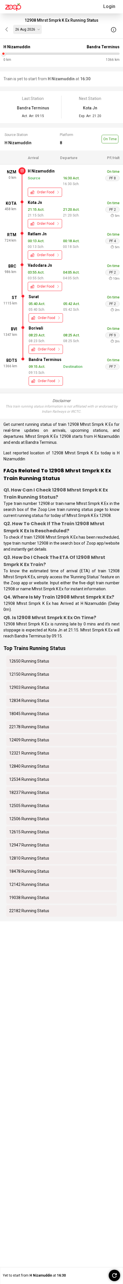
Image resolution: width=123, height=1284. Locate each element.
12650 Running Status (29, 661)
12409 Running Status (29, 740)
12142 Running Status (29, 884)
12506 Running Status (29, 818)
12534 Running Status (29, 779)
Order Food (45, 192)
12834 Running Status (29, 700)
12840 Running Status (29, 766)
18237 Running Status (29, 792)
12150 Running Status (29, 674)
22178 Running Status (29, 727)
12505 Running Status (29, 805)
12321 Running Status (29, 753)
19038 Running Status (29, 897)
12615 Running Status (29, 832)
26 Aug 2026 (25, 29)
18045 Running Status (29, 713)
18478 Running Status (29, 871)
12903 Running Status (29, 687)
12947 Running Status (29, 845)
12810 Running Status (29, 858)
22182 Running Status (29, 910)
